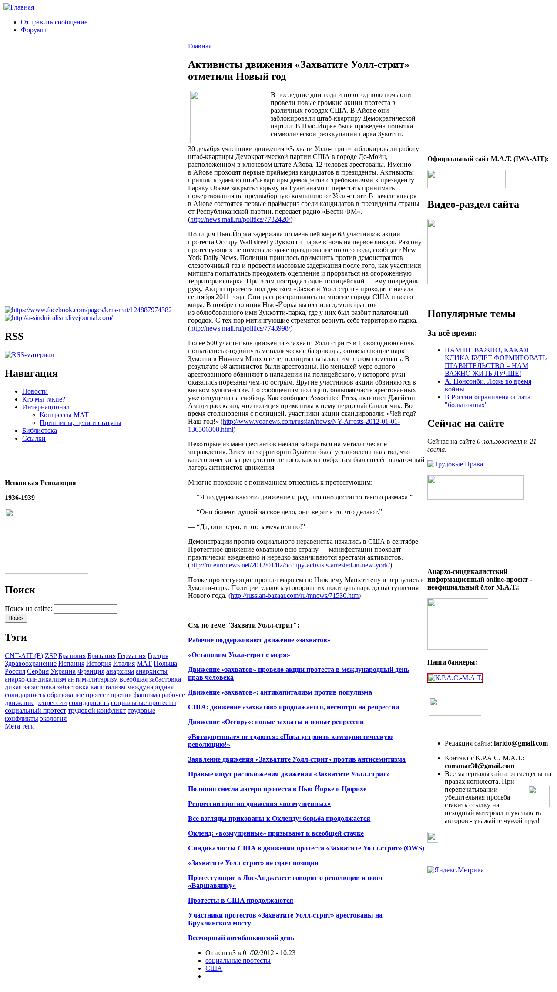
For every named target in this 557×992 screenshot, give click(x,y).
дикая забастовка (30, 687)
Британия (101, 655)
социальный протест (35, 710)
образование (65, 694)
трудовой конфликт (97, 710)
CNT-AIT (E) (24, 655)
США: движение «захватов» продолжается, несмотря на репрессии (293, 707)
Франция (90, 671)
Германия (131, 655)
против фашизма (135, 694)
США (213, 968)
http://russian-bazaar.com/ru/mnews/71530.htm (295, 595)
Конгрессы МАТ (64, 414)
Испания (71, 663)
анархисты (152, 671)
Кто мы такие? (43, 399)
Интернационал (46, 407)
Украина (63, 671)
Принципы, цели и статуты (80, 422)
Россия (15, 671)
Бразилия (72, 655)
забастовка (73, 687)
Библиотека (39, 430)
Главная (199, 46)
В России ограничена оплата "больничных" (487, 400)
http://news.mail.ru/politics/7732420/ (240, 219)
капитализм (108, 687)
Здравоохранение (31, 663)
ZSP (51, 655)
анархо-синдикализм (35, 679)
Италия (124, 663)
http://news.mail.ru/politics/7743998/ (240, 328)
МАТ (144, 663)
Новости (35, 391)
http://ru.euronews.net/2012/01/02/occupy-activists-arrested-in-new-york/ (290, 565)
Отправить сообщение (54, 22)
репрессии (51, 702)
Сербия (38, 671)
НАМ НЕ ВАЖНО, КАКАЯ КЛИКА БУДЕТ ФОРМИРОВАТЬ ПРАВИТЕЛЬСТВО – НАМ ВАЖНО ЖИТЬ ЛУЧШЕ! (496, 361)
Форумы (33, 30)
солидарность (89, 702)
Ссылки (34, 438)
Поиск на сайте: (29, 608)
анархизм (120, 671)
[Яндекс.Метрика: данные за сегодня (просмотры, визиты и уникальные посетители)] (455, 870)
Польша (165, 663)
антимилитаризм (93, 679)
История (98, 663)
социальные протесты (143, 702)
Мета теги (20, 726)
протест (97, 694)
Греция (158, 655)
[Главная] (18, 7)
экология (53, 718)
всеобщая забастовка (150, 679)
